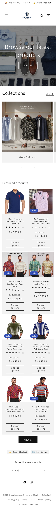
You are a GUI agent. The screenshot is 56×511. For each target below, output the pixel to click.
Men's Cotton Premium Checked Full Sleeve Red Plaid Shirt (15, 409)
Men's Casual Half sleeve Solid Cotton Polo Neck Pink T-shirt (41, 221)
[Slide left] (21, 168)
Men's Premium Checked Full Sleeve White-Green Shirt (15, 346)
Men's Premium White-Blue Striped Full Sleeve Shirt (41, 346)
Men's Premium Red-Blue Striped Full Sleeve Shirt (41, 409)
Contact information (29, 504)
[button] (6, 15)
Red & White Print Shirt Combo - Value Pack (15, 283)
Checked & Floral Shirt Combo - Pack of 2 (41, 282)
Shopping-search (16, 495)
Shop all (28, 65)
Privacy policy (13, 500)
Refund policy (47, 495)
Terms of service (28, 500)
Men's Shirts (26, 157)
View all (50, 94)
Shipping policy (44, 500)
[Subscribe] (43, 470)
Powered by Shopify (31, 495)
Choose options (15, 244)
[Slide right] (34, 168)
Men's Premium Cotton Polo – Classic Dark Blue (15, 221)
